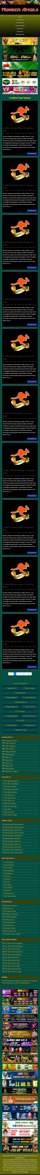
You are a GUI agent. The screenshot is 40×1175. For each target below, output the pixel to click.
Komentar (33, 133)
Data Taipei (7, 885)
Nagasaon (11, 981)
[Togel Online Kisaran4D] (20, 66)
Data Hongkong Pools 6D (9, 741)
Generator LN (11, 688)
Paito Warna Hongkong (11, 784)
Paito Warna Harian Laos (11, 963)
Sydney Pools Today (13, 983)
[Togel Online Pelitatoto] (20, 82)
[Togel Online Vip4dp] (20, 1092)
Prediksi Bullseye (9, 754)
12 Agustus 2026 (9, 646)
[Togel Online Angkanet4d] (20, 1124)
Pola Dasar (21, 711)
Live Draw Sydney (20, 25)
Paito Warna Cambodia (11, 789)
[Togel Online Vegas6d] (20, 1026)
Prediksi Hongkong (10, 746)
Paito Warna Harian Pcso (11, 957)
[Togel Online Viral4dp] (20, 90)
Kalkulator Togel (20, 730)
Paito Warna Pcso (9, 795)
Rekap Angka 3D (30, 697)
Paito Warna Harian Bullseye (12, 954)
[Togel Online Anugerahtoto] (20, 1108)
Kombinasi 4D (12, 725)
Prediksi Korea (8, 760)
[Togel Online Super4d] (20, 57)
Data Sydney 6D (9, 893)
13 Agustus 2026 (9, 589)
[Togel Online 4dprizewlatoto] (20, 1059)
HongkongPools (10, 1168)
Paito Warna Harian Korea (12, 960)
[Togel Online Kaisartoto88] (20, 1067)
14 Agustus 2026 (9, 532)
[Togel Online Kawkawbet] (20, 1018)
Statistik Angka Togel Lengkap (13, 852)
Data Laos (7, 882)
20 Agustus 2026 (9, 190)
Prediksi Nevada (9, 768)
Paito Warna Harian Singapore (13, 943)
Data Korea (7, 879)
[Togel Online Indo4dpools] (20, 1075)
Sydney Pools (26, 1166)
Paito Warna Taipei (10, 803)
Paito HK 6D (20, 31)
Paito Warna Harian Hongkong (13, 946)
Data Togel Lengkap (10, 896)
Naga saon (19, 981)
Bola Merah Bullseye (10, 917)
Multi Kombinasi (30, 716)
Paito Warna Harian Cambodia (13, 952)
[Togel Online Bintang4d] (20, 1042)
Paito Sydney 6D (20, 34)
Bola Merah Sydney (10, 911)
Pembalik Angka (11, 716)
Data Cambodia (9, 870)
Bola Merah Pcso (9, 920)
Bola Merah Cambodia (11, 914)
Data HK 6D (7, 890)
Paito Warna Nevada (10, 806)
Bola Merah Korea (9, 922)
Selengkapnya (32, 153)
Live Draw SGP (20, 22)
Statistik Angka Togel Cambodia (14, 833)
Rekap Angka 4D (11, 707)
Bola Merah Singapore (11, 905)
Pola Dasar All (30, 707)
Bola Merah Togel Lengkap (12, 934)
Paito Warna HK (19, 1160)
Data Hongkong (9, 865)
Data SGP (31, 1162)
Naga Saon (33, 1160)
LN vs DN (20, 721)
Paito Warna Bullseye (10, 792)
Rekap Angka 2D (21, 702)
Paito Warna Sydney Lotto (23, 1168)
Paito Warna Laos (9, 801)
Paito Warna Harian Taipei (12, 966)
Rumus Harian (30, 688)
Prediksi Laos (8, 763)
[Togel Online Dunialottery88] (20, 1100)
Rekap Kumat (20, 693)
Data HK (26, 1162)
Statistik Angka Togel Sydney (13, 830)
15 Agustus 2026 (9, 475)
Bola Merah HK (8, 908)
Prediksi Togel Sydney (20, 98)
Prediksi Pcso (8, 757)
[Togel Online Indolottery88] (20, 1116)
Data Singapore (9, 862)
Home (20, 17)
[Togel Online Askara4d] (20, 1034)
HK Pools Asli (24, 1172)
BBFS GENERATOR (20, 683)
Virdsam (4, 981)
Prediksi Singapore (10, 743)
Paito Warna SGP (18, 1162)
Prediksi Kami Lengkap (11, 771)
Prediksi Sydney (9, 749)
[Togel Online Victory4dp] (20, 1010)
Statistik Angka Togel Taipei (12, 847)
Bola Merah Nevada (10, 931)
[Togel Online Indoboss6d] (20, 1001)
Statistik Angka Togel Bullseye (13, 835)
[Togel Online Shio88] (20, 1141)
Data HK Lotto (13, 1170)
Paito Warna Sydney (10, 786)
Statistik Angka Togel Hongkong (14, 827)
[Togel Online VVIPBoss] (20, 41)
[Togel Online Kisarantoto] (20, 74)
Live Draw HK (20, 20)
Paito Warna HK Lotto (23, 1170)
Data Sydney (8, 868)
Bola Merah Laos (9, 925)
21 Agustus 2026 (9, 133)
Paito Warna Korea (10, 798)
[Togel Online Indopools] (20, 1133)
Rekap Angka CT (11, 697)
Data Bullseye (8, 873)
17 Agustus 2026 (9, 361)
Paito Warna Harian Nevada (12, 969)
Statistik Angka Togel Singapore (14, 824)
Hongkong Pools (25, 983)
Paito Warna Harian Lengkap (12, 971)
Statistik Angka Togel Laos (12, 844)
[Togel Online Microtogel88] (20, 993)
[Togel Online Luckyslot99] (20, 1083)
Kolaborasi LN (30, 725)
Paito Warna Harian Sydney (12, 949)
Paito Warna (20, 28)
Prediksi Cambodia (10, 751)
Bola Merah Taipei (9, 928)
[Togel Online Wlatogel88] (20, 1051)
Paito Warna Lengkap (10, 815)
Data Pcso (7, 876)
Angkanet (19, 1166)
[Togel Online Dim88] (20, 49)
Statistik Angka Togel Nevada (13, 850)
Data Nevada (8, 887)
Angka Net (11, 1160)
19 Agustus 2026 (9, 247)
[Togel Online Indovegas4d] (20, 1149)
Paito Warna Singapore (11, 781)
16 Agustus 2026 (9, 418)
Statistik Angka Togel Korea (12, 841)
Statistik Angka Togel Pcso (12, 838)
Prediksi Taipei (8, 766)
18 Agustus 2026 (9, 304)
